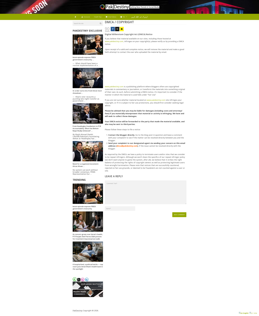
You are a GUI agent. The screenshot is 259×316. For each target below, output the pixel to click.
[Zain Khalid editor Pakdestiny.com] (88, 288)
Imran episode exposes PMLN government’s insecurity (84, 207)
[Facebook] (113, 29)
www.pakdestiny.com (114, 41)
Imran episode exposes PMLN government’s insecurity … (84, 58)
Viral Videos (112, 17)
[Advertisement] (145, 70)
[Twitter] (117, 29)
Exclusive (86, 17)
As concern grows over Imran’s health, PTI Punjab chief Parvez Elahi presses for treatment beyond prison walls (88, 236)
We (123, 17)
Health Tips (98, 17)
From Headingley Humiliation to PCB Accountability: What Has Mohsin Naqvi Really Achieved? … (87, 128)
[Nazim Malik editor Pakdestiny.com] (88, 296)
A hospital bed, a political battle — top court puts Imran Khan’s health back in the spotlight (88, 266)
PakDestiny (77, 310)
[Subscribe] (122, 29)
